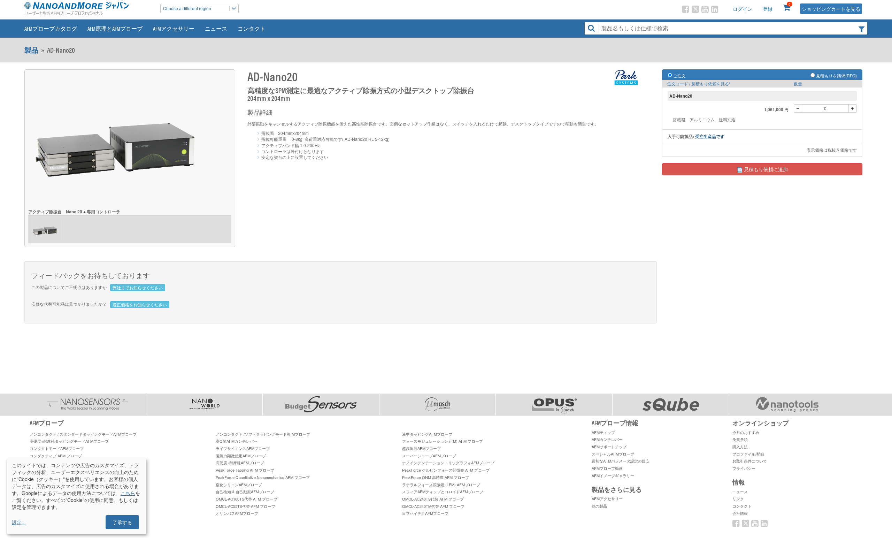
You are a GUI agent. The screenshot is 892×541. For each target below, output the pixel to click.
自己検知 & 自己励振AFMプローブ (245, 491)
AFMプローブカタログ (50, 28)
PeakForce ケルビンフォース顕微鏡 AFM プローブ (446, 470)
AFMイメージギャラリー (613, 475)
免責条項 (740, 439)
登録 (767, 8)
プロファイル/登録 (748, 454)
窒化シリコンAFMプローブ (239, 484)
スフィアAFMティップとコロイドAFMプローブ (442, 491)
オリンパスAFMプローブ (237, 513)
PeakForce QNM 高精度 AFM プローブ (435, 477)
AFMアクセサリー (173, 28)
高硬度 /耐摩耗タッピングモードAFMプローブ (69, 441)
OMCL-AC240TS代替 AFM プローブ (433, 499)
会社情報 (740, 513)
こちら (128, 492)
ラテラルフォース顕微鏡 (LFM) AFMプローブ (441, 484)
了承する (122, 522)
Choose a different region (187, 8)
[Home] (88, 8)
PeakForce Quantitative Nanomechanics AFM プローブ (263, 477)
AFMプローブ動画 (607, 468)
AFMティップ (603, 432)
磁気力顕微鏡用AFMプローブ (241, 455)
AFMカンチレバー (607, 439)
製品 (31, 50)
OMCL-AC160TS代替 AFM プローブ (246, 499)
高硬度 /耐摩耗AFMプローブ (240, 462)
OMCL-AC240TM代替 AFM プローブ (433, 506)
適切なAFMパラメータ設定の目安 (620, 461)
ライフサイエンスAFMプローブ (243, 448)
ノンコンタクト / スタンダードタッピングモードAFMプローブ (83, 434)
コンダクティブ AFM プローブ (56, 455)
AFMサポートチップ (609, 446)
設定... (19, 522)
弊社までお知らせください (138, 287)
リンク (738, 498)
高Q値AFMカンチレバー (236, 441)
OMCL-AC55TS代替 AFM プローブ (245, 506)
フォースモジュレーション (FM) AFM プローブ (442, 441)
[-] (798, 108)
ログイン (742, 8)
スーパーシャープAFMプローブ (429, 455)
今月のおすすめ (745, 432)
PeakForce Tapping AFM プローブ (245, 470)
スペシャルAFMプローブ (613, 454)
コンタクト (252, 28)
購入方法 (740, 446)
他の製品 (599, 506)
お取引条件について (749, 461)
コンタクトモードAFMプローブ (57, 448)
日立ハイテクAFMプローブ (425, 513)
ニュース (216, 28)
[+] (852, 108)
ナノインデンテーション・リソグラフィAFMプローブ (448, 462)
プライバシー (743, 468)
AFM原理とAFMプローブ (115, 28)
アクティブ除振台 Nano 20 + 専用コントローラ (74, 212)
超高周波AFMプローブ (421, 448)
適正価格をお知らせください (140, 304)
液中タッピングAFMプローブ (427, 434)
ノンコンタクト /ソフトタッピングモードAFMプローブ (263, 434)
